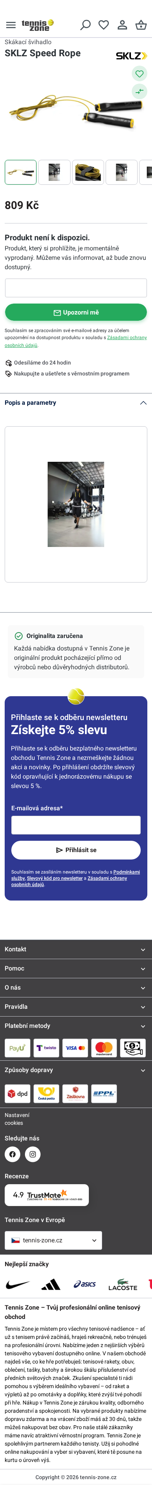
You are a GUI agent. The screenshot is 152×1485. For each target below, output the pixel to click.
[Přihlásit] (122, 25)
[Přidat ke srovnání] (139, 91)
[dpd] (17, 1093)
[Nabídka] (11, 25)
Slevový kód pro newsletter (55, 878)
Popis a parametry (30, 402)
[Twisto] (46, 1047)
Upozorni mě (81, 312)
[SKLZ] (131, 55)
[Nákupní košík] (141, 25)
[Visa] (75, 1047)
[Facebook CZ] (12, 1154)
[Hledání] (85, 25)
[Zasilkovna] (75, 1093)
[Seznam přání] (103, 25)
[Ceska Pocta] (46, 1093)
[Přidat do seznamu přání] (139, 73)
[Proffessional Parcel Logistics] (104, 1093)
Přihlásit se (81, 850)
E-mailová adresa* (37, 808)
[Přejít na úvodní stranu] (38, 25)
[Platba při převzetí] (133, 1047)
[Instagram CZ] (33, 1154)
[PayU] (17, 1047)
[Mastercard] (104, 1047)
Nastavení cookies (12, 1119)
